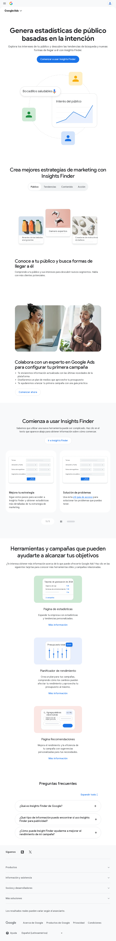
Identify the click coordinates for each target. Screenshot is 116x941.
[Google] (11, 922)
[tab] (34, 186)
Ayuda (13, 933)
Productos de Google (58, 922)
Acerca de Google (33, 922)
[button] (58, 806)
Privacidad (78, 922)
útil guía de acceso (83, 497)
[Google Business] (11, 3)
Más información (58, 625)
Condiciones (94, 922)
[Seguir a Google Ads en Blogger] (22, 852)
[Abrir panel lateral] (4, 3)
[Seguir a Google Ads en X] (30, 852)
